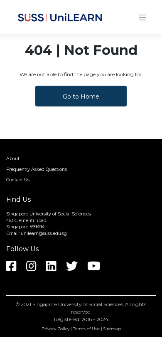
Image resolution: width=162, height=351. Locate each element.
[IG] (35, 269)
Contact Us (17, 180)
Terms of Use (86, 328)
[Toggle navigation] (142, 18)
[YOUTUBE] (98, 269)
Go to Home (81, 96)
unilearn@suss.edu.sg (44, 233)
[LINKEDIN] (55, 269)
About (13, 158)
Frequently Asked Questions (36, 169)
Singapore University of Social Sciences (77, 304)
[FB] (15, 269)
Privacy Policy (55, 328)
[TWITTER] (76, 269)
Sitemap (112, 328)
